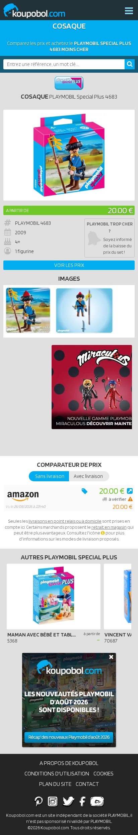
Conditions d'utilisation (56, 773)
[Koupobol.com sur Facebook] (82, 801)
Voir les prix (69, 265)
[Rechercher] (130, 64)
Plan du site (55, 783)
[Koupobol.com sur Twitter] (68, 801)
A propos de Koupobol (69, 763)
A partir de (17, 210)
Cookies (103, 773)
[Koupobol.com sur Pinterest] (38, 801)
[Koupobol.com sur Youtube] (97, 801)
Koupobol (38, 11)
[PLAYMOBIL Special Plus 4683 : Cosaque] (69, 155)
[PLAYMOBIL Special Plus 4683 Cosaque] (28, 332)
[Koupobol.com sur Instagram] (53, 801)
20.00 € (120, 210)
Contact (87, 783)
